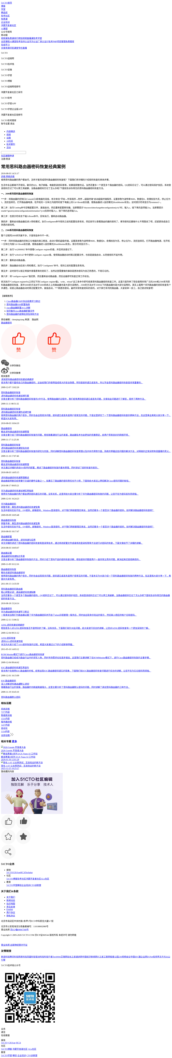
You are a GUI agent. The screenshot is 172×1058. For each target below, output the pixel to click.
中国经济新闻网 (89, 957)
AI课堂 (4, 29)
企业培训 (5, 22)
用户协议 (10, 912)
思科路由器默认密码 (10, 697)
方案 (15, 396)
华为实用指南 (17, 491)
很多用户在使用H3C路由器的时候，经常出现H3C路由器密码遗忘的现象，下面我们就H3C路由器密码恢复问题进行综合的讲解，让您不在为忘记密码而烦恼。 (76, 671)
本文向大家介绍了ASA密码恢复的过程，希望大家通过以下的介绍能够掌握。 (37, 644)
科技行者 (48, 957)
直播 (25, 48)
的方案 (16, 412)
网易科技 (22, 957)
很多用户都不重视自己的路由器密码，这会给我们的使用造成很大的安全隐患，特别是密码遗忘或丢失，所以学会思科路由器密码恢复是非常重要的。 (72, 382)
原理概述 (15, 477)
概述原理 (15, 432)
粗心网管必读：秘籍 (18, 592)
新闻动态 (10, 900)
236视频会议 (124, 957)
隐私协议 (10, 916)
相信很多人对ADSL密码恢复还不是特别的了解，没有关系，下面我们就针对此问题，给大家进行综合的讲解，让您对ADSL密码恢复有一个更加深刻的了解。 (75, 628)
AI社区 (9, 141)
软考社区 (5, 16)
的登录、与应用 (18, 540)
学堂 (3, 9)
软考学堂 (37, 38)
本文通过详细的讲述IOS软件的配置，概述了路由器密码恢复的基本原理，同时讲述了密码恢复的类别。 (50, 468)
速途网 (79, 957)
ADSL (12, 625)
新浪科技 (5, 957)
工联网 (107, 957)
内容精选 (10, 131)
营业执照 (5, 945)
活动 (8, 147)
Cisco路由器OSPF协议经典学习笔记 (23, 301)
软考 (18, 41)
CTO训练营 (35, 885)
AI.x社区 (45, 879)
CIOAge (16, 872)
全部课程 (5, 41)
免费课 (4, 19)
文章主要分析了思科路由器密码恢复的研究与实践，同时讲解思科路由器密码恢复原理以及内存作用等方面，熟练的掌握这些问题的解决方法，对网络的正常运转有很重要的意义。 (86, 451)
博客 (3, 6)
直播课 (30, 38)
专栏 (20, 48)
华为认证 (33, 41)
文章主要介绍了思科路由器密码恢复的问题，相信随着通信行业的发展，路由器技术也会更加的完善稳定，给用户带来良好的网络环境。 (65, 435)
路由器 (4, 323)
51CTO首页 (6, 3)
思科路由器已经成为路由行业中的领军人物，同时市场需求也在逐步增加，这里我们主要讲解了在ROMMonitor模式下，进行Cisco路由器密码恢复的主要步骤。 (76, 658)
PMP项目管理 (59, 41)
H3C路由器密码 (8, 681)
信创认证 (25, 41)
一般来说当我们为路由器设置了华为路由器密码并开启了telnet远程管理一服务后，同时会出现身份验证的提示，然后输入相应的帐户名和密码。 (69, 615)
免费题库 (70, 41)
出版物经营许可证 (18, 945)
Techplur (29, 872)
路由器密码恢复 (8, 520)
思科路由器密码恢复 (10, 392)
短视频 (23, 38)
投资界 (156, 957)
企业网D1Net (147, 957)
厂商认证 (42, 41)
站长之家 (71, 957)
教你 (13, 572)
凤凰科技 (31, 957)
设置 (10, 553)
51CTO (9, 872)
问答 (12, 48)
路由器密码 (6, 608)
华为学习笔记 (15, 612)
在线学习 (5, 45)
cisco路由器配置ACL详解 (18, 308)
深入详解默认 (15, 684)
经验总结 (15, 448)
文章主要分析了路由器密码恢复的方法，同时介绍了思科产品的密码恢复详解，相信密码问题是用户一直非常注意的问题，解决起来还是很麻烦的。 (71, 559)
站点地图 (10, 903)
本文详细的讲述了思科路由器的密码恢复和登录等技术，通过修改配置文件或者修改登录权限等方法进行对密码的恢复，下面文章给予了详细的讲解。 (72, 543)
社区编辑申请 (7, 156)
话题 (8, 138)
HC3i (22, 872)
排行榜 (17, 38)
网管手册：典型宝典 (20, 507)
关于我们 (10, 897)
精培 (19, 885)
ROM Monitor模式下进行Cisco (22, 654)
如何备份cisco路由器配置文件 (20, 311)
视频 (8, 135)
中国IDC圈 (135, 957)
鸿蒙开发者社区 (8, 25)
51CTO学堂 (11, 885)
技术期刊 (10, 144)
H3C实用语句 (15, 667)
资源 (7, 48)
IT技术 (49, 41)
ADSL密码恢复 (8, 638)
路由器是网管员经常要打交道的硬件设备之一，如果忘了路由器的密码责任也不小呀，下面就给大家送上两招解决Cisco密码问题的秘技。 (66, 481)
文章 (3, 48)
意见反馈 (10, 907)
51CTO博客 (11, 879)
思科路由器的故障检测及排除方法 (22, 314)
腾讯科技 (14, 957)
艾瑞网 (64, 957)
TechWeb (57, 957)
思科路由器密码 (8, 589)
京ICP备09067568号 (19, 930)
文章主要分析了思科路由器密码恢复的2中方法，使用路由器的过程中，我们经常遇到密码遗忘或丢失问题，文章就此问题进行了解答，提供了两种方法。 (73, 399)
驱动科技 (39, 957)
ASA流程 (12, 641)
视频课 (4, 38)
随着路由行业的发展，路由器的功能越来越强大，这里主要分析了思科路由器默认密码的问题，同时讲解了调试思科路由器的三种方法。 (65, 687)
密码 (10, 323)
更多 (14, 741)
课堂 (16, 48)
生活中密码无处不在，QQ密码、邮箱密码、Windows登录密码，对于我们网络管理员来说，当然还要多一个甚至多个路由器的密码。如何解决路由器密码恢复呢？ (77, 510)
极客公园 (114, 957)
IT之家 (100, 957)
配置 (10, 537)
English (9, 909)
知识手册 (13, 556)
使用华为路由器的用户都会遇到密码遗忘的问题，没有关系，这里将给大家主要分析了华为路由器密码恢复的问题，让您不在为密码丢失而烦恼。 (70, 494)
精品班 (4, 12)
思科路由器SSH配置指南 (18, 304)
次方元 (162, 957)
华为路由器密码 (8, 504)
